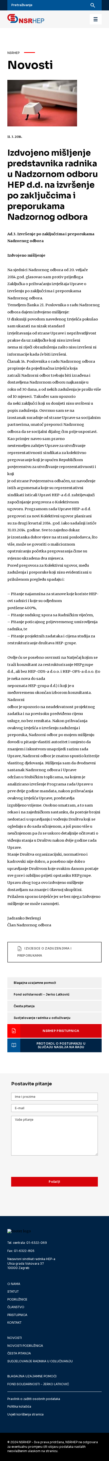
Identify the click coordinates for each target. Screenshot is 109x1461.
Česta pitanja (24, 1006)
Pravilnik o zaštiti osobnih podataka (33, 1399)
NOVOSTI (14, 1338)
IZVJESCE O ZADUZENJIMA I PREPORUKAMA (44, 952)
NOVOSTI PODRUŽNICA (25, 1346)
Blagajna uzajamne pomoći (35, 983)
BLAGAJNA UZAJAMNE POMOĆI (32, 1376)
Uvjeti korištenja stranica (25, 1414)
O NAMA (13, 1284)
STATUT (13, 1291)
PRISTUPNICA (17, 1315)
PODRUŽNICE (17, 1299)
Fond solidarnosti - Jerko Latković (41, 994)
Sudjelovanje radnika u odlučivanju (42, 1018)
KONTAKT (14, 1322)
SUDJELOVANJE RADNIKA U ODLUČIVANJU (40, 1361)
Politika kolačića (19, 1406)
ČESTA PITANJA (19, 1353)
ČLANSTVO (15, 1307)
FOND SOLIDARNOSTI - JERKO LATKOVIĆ (38, 1384)
